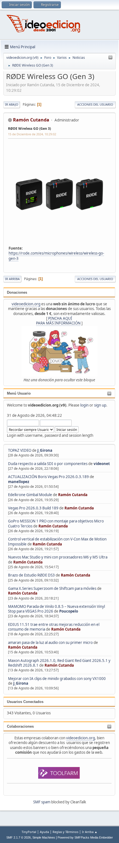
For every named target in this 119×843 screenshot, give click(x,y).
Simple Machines (43, 837)
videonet (102, 463)
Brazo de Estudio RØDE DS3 (31, 575)
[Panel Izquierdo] (110, 57)
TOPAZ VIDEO (19, 450)
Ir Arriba (12, 279)
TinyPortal (29, 832)
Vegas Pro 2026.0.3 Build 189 (33, 508)
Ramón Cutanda (72, 494)
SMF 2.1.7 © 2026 (18, 837)
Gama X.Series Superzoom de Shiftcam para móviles (52, 588)
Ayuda (44, 832)
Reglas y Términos (65, 832)
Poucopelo (68, 611)
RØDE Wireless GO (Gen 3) (29, 128)
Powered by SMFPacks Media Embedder (85, 837)
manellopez (18, 481)
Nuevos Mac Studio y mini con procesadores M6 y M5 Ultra (57, 557)
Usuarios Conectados (25, 702)
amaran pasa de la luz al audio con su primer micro (50, 642)
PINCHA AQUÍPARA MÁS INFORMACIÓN (58, 321)
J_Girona (44, 450)
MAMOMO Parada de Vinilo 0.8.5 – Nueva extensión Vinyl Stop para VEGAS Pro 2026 (56, 609)
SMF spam (41, 801)
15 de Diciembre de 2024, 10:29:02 (32, 134)
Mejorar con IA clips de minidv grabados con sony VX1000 (57, 678)
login (84, 405)
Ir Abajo (11, 104)
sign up (100, 405)
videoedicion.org (26, 303)
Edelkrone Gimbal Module (30, 494)
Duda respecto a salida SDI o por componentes (47, 463)
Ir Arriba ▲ (89, 832)
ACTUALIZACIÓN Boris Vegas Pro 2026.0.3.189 (48, 476)
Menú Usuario (19, 393)
